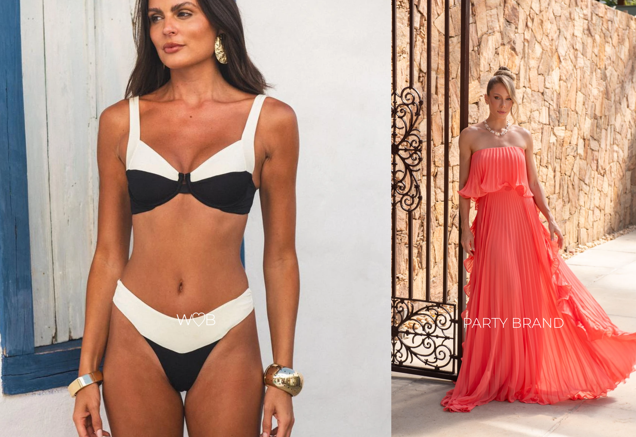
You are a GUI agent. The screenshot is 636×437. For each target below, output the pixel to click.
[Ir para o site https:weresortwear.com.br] (195, 218)
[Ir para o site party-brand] (513, 218)
